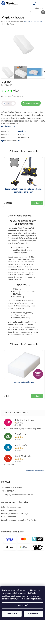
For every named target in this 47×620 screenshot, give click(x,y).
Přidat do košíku (32, 103)
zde (39, 598)
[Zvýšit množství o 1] (13, 103)
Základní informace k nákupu (12, 507)
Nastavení (22, 605)
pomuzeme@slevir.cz (13, 487)
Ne (19, 140)
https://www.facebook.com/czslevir (19, 495)
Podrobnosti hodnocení (33, 21)
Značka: (9, 24)
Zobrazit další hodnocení (34, 470)
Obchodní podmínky (9, 510)
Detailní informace (8, 126)
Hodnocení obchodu (9, 517)
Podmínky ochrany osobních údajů (14, 513)
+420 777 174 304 (11, 491)
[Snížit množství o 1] (4, 103)
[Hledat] (29, 12)
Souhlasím (33, 613)
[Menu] (43, 12)
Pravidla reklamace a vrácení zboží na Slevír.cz (19, 520)
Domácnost (22, 131)
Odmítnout (12, 613)
